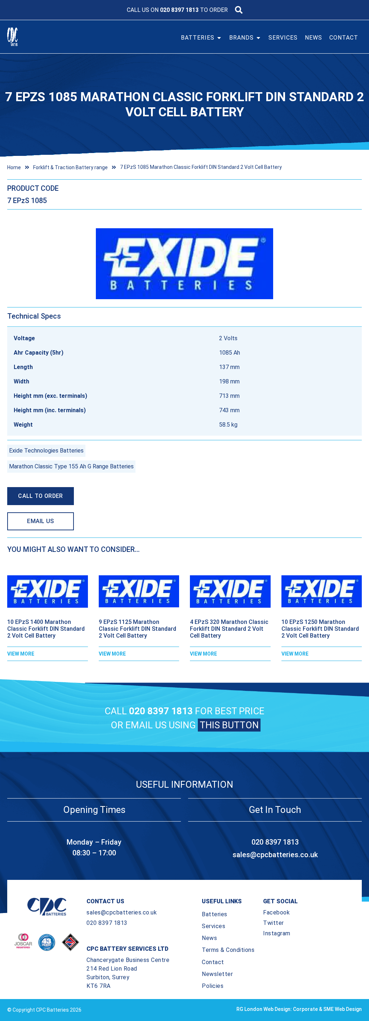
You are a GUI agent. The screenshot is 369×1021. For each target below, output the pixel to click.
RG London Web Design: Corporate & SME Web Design (299, 1009)
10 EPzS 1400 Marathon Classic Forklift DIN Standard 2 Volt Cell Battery (46, 629)
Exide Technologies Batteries (46, 450)
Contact (213, 962)
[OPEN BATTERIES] (219, 37)
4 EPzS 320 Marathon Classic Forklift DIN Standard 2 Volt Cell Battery (229, 629)
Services (213, 926)
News (209, 938)
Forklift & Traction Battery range (70, 167)
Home (14, 167)
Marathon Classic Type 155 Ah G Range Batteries (71, 466)
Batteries (214, 914)
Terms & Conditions (228, 949)
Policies (212, 985)
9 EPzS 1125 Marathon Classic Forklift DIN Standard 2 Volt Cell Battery (137, 629)
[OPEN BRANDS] (258, 37)
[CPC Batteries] (24, 36)
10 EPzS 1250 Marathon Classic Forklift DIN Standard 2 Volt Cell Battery (320, 629)
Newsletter (217, 974)
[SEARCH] (239, 9)
